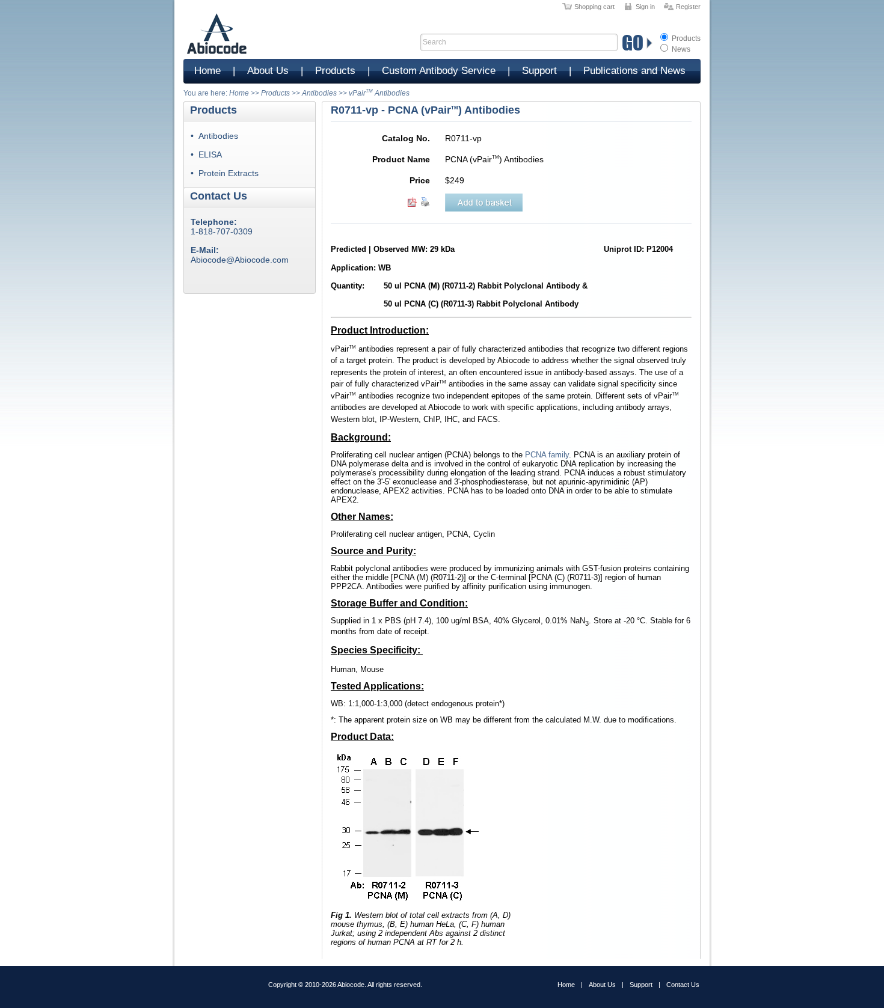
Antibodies (319, 93)
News (680, 49)
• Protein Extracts (225, 173)
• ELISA (206, 154)
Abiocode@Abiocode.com (240, 259)
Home (207, 70)
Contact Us (682, 984)
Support (539, 70)
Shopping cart (594, 6)
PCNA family (547, 454)
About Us (268, 70)
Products (685, 38)
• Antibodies (214, 136)
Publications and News (634, 70)
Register (688, 6)
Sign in (645, 6)
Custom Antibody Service (439, 70)
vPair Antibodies (379, 93)
